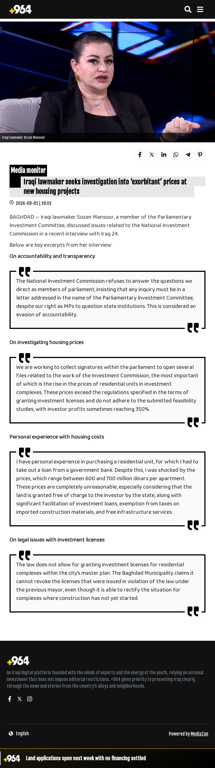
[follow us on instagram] (29, 699)
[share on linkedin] (163, 154)
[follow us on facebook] (9, 699)
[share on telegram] (187, 154)
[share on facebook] (139, 154)
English (22, 733)
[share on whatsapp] (175, 154)
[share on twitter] (151, 154)
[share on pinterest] (199, 154)
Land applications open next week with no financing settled (86, 758)
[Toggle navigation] (200, 9)
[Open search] (188, 9)
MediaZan (199, 734)
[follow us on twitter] (19, 699)
